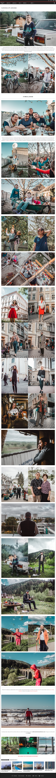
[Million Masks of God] (50, 766)
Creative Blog (5, 5)
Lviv (5, 140)
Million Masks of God (48, 770)
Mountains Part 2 (11, 140)
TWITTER (26, 756)
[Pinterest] (51, 1)
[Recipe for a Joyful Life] (39, 766)
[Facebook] (48, 1)
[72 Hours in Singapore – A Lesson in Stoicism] (28, 766)
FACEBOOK (30, 756)
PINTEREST (35, 756)
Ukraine (20, 691)
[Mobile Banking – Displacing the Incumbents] (17, 766)
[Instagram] (50, 1)
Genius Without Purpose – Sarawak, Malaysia (6, 771)
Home (2, 5)
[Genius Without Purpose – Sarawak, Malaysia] (6, 766)
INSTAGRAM (20, 756)
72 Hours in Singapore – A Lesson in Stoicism (27, 771)
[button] (54, 3)
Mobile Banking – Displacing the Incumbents (17, 771)
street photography (33, 691)
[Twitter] (53, 1)
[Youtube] (55, 1)
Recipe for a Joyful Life (38, 770)
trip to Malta (51, 689)
